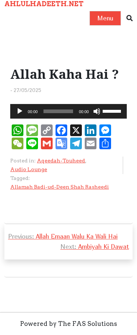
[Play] (19, 111)
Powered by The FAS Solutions (68, 323)
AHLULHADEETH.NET (44, 4)
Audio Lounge (28, 169)
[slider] (113, 110)
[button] (129, 18)
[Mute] (96, 111)
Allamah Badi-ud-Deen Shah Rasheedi (59, 187)
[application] (68, 111)
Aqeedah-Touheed (61, 160)
